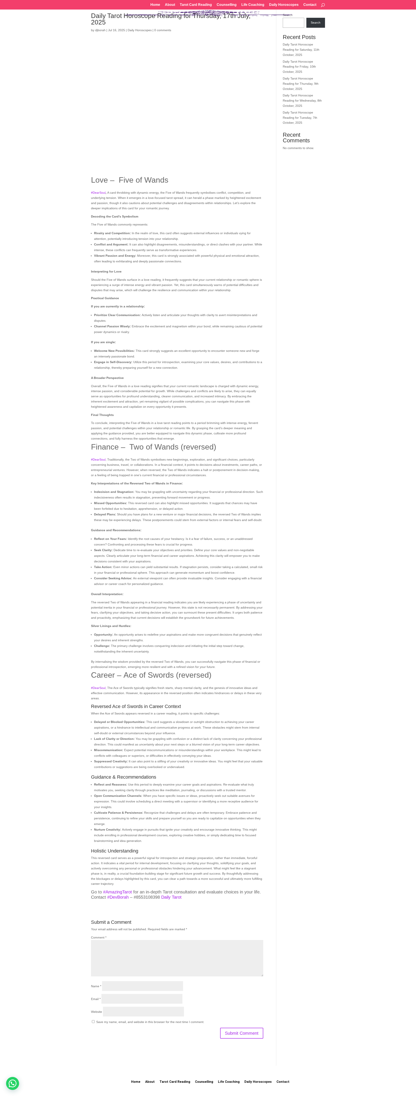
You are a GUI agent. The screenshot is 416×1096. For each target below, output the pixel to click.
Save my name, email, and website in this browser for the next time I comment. (150, 1022)
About (170, 4)
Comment (98, 937)
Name (96, 986)
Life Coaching (252, 4)
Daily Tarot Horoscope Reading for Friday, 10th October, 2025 (299, 67)
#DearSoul (98, 192)
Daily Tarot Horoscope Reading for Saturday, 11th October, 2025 (301, 50)
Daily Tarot (171, 897)
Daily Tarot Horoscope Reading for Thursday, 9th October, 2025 (300, 84)
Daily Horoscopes (284, 4)
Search (315, 22)
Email (96, 999)
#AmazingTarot (117, 892)
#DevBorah (118, 897)
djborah (100, 30)
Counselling (227, 4)
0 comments (162, 30)
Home (155, 4)
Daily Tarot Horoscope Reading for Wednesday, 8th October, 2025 (302, 100)
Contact (309, 4)
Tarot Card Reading (196, 4)
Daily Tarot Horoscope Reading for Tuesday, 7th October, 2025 (300, 118)
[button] (12, 1083)
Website (96, 1011)
